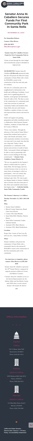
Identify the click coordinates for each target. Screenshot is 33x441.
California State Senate (12, 428)
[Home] (13, 4)
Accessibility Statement (17, 432)
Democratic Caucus (11, 430)
